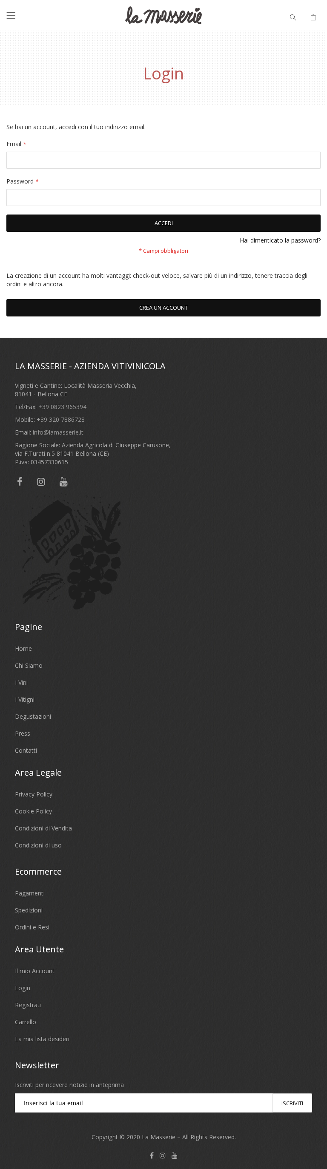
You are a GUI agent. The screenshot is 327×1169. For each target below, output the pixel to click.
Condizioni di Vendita (43, 828)
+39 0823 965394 (62, 407)
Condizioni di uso (38, 845)
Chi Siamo (29, 665)
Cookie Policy (33, 811)
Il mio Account (34, 971)
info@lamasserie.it (58, 432)
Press (22, 733)
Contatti (26, 750)
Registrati (28, 1005)
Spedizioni (29, 910)
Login (22, 988)
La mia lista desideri (42, 1039)
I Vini (21, 682)
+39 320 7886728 (61, 419)
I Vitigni (24, 699)
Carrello (25, 1022)
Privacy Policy (33, 794)
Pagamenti (30, 893)
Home (23, 648)
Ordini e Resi (32, 927)
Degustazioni (33, 716)
